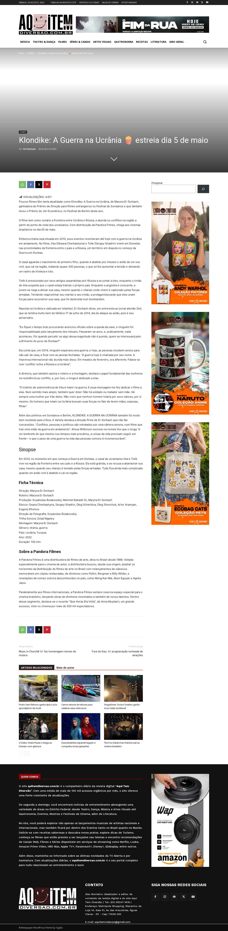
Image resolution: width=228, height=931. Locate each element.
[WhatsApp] (22, 184)
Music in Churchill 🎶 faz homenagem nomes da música (47, 653)
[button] (205, 41)
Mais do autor (65, 667)
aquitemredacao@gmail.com (113, 921)
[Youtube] (207, 3)
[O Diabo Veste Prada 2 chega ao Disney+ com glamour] (38, 726)
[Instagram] (192, 3)
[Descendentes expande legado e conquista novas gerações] (80, 726)
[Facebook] (187, 3)
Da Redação (29, 149)
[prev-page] (21, 753)
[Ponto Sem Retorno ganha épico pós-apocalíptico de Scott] (38, 688)
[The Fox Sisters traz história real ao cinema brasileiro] (123, 726)
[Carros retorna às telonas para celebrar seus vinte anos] (80, 688)
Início (21, 53)
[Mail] (197, 3)
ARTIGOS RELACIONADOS (36, 667)
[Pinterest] (47, 184)
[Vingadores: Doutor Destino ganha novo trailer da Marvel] (123, 688)
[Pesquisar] (203, 189)
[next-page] (27, 753)
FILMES (31, 53)
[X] (202, 3)
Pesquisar (157, 183)
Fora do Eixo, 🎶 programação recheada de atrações (117, 653)
